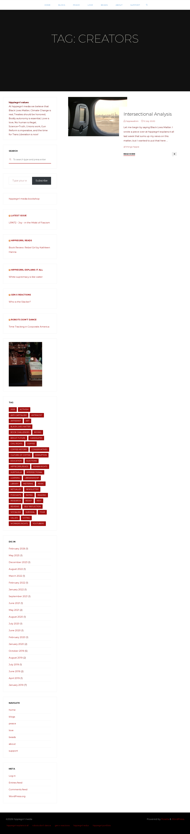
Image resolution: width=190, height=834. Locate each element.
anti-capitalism (19, 415)
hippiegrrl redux (81, 825)
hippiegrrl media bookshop (24, 198)
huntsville (16, 472)
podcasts (16, 495)
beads (12, 737)
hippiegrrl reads (21, 240)
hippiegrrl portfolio (102, 825)
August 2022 (16, 569)
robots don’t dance (41, 825)
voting (26, 518)
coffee (31, 443)
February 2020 (17, 637)
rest (39, 501)
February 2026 (17, 548)
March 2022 (15, 575)
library (14, 484)
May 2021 (14, 610)
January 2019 (16, 685)
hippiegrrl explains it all (27, 270)
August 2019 (16, 657)
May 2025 (14, 555)
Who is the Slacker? (20, 301)
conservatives (39, 449)
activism (24, 409)
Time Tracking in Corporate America (29, 326)
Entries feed (15, 782)
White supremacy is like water (26, 276)
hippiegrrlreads (19, 466)
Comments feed (18, 789)
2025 (13, 409)
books (37, 432)
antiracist (36, 415)
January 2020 (16, 644)
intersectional (34, 472)
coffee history (19, 449)
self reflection (32, 506)
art (27, 421)
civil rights (16, 443)
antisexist (16, 421)
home (12, 709)
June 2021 (14, 603)
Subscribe (42, 180)
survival (30, 512)
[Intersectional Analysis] (97, 116)
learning (15, 478)
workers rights (19, 523)
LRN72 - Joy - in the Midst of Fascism (29, 222)
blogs (12, 716)
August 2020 (16, 616)
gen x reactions (21, 295)
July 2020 (14, 623)
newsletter (32, 489)
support (13, 750)
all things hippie (131, 146)
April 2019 (14, 678)
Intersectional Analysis (148, 114)
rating (29, 495)
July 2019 (14, 664)
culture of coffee (20, 455)
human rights (40, 466)
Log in (12, 775)
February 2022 (17, 582)
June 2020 (15, 630)
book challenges (20, 432)
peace (12, 723)
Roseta (165, 819)
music (41, 484)
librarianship (32, 478)
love (11, 730)
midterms (28, 484)
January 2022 (16, 589)
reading (42, 495)
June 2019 (14, 671)
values (14, 518)
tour (42, 512)
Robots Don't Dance (24, 319)
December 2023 (18, 562)
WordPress (178, 819)
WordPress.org (17, 796)
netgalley (16, 489)
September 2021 (18, 596)
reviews (15, 506)
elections (31, 461)
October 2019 (16, 650)
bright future (18, 438)
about (12, 744)
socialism (16, 512)
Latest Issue (19, 215)
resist (29, 501)
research (16, 501)
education (16, 461)
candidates (36, 438)
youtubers (38, 523)
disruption (41, 455)
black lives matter (21, 426)
